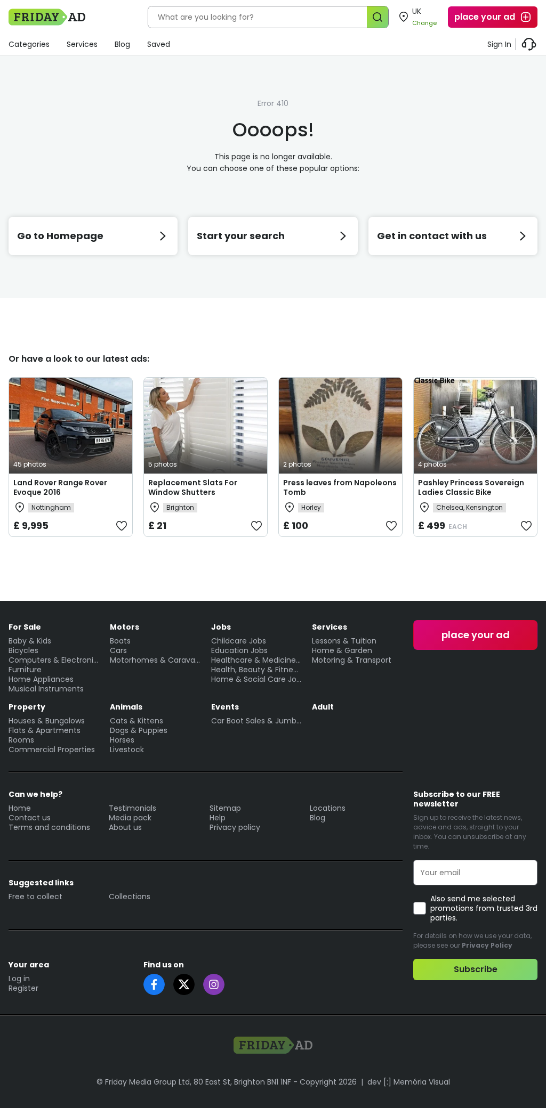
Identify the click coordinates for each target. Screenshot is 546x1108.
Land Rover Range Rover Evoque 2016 (60, 487)
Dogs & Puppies (138, 730)
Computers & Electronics (54, 660)
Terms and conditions (49, 827)
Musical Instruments (46, 689)
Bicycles (23, 650)
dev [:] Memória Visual (408, 1082)
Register (23, 988)
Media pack (130, 817)
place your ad (484, 17)
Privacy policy (235, 827)
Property (27, 707)
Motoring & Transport (351, 660)
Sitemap (225, 808)
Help (218, 817)
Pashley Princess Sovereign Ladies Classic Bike (471, 487)
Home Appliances (41, 679)
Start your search (241, 235)
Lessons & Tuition (344, 641)
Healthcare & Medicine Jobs (256, 660)
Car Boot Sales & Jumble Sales (256, 721)
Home (20, 808)
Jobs (221, 627)
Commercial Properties (52, 749)
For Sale (25, 627)
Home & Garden (342, 650)
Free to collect (35, 896)
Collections (129, 896)
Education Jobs (239, 650)
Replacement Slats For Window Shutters (192, 487)
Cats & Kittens (136, 721)
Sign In (499, 44)
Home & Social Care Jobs (256, 679)
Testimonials (132, 808)
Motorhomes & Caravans (155, 660)
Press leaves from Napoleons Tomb (340, 487)
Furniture (25, 669)
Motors (124, 627)
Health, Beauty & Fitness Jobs (256, 669)
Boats (120, 641)
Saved (158, 44)
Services (82, 44)
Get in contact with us (432, 235)
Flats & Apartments (45, 730)
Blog (122, 44)
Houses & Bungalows (47, 721)
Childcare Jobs (238, 641)
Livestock (127, 749)
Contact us (30, 817)
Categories (29, 44)
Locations (328, 808)
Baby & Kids (30, 641)
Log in (19, 978)
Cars (118, 650)
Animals (126, 707)
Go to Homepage (60, 235)
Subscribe (475, 969)
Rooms (21, 740)
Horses (122, 740)
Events (225, 707)
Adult (323, 707)
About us (125, 827)
